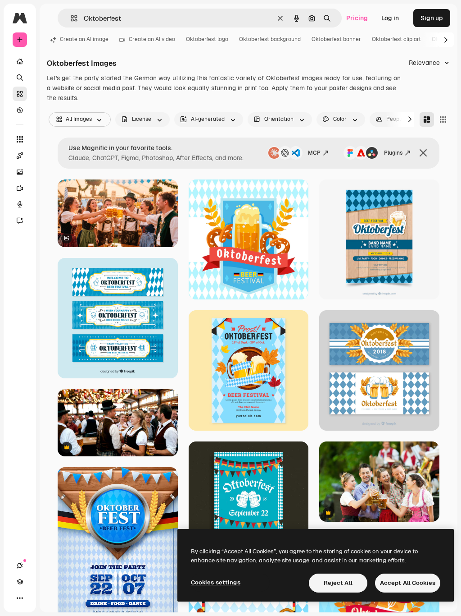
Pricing (357, 18)
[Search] (20, 77)
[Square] (443, 119)
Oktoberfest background (270, 39)
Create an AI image (84, 39)
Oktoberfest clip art (396, 39)
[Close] (423, 152)
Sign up (431, 18)
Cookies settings (215, 582)
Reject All (338, 583)
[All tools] (20, 139)
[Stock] (20, 94)
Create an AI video (152, 39)
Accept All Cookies (407, 583)
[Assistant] (20, 220)
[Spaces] (20, 155)
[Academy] (20, 582)
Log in (390, 18)
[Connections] (20, 565)
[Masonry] (427, 119)
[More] (20, 598)
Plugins (393, 152)
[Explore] (20, 110)
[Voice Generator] (20, 204)
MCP (314, 152)
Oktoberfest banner (336, 39)
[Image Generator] (20, 172)
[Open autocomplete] (70, 18)
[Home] (20, 61)
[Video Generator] (20, 188)
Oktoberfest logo (207, 39)
